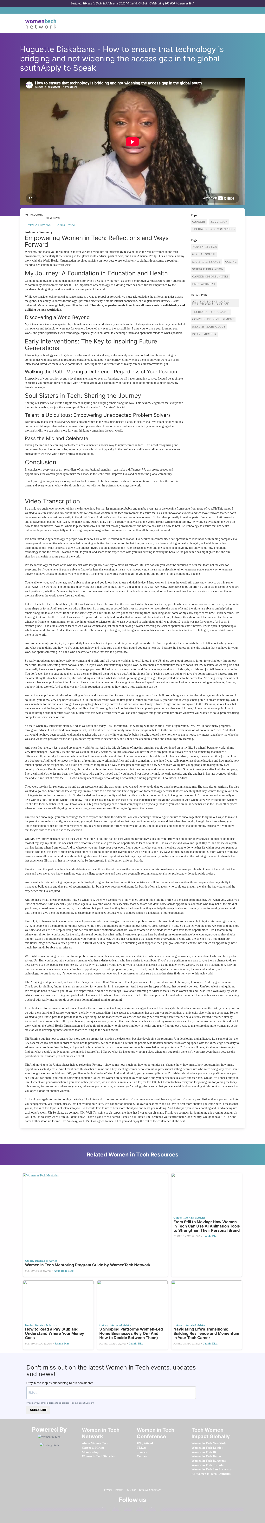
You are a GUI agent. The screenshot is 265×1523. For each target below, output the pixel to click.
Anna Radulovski (64, 1270)
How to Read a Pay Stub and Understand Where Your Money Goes (54, 1333)
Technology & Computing (213, 229)
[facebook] (107, 1508)
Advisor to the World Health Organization (210, 303)
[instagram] (131, 1508)
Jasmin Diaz (210, 1236)
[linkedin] (119, 1508)
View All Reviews (39, 224)
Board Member (204, 334)
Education (219, 221)
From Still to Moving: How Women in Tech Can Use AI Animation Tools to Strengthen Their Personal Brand (206, 1226)
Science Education (207, 269)
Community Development (213, 319)
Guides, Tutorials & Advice (41, 1260)
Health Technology (209, 326)
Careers (199, 221)
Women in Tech (204, 246)
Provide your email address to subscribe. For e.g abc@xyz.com (60, 1402)
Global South (203, 254)
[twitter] (144, 1508)
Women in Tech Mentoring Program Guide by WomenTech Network (88, 1265)
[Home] (42, 23)
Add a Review (66, 224)
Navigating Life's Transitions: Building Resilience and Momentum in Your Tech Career (206, 1333)
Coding (231, 261)
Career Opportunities (210, 276)
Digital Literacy (206, 261)
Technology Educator (210, 311)
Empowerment (204, 284)
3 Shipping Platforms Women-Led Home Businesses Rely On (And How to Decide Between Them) (131, 1333)
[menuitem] (95, 1443)
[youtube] (156, 1508)
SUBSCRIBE (38, 1410)
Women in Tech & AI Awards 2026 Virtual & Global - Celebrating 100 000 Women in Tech (138, 3)
